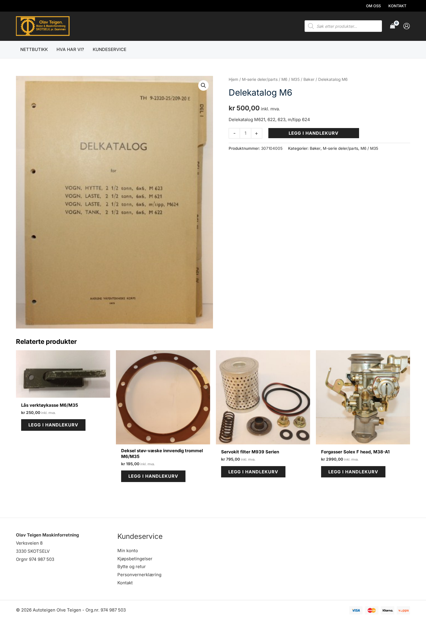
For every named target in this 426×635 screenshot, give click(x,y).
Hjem (233, 79)
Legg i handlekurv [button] (53, 425)
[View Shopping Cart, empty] (392, 26)
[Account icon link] (406, 26)
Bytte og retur (131, 566)
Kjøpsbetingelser (134, 558)
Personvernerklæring (139, 574)
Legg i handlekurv (313, 133)
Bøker (308, 79)
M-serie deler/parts (260, 79)
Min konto (127, 550)
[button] (203, 85)
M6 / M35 (290, 79)
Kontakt (125, 582)
